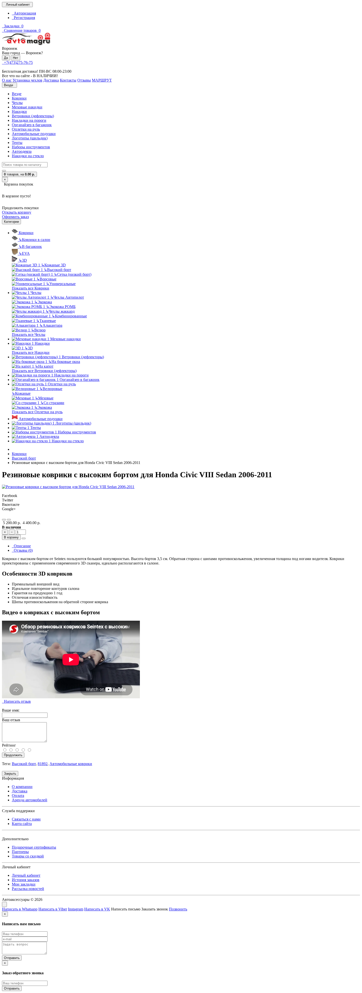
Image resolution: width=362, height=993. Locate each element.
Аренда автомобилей (29, 800)
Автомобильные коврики (70, 764)
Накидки (19, 111)
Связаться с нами (26, 819)
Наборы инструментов (31, 147)
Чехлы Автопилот (67, 297)
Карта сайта (22, 824)
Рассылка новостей (28, 889)
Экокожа (43, 302)
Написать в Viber (52, 909)
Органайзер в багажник (32, 125)
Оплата (18, 795)
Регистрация (23, 18)
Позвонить (178, 909)
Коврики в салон (34, 240)
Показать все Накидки (30, 352)
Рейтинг (9, 745)
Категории (11, 221)
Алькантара (50, 325)
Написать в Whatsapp (19, 909)
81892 (43, 764)
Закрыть (10, 773)
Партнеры (20, 852)
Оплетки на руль (26, 129)
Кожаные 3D (53, 265)
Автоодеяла (22, 151)
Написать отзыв (16, 701)
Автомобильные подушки (34, 134)
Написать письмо (125, 909)
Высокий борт (57, 270)
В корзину (11, 537)
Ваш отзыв (11, 720)
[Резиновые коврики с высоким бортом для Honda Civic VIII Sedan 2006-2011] (68, 487)
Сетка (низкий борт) (72, 274)
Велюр (38, 330)
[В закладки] (4, 519)
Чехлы (17, 103)
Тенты (17, 142)
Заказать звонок (154, 909)
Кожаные (21, 393)
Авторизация (24, 13)
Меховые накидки (27, 107)
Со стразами (52, 403)
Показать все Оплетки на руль (37, 412)
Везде (16, 94)
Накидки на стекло (28, 156)
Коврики (19, 98)
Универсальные (61, 284)
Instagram (75, 909)
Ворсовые (46, 279)
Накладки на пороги (29, 120)
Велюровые (50, 389)
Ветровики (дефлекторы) (33, 116)
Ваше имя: (10, 710)
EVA (24, 253)
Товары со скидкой (28, 856)
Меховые (44, 398)
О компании (22, 787)
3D (23, 260)
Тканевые (46, 321)
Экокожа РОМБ (61, 307)
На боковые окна (64, 362)
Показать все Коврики (30, 288)
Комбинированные (69, 316)
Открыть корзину (16, 212)
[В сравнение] (9, 519)
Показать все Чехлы (28, 334)
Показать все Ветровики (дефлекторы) (44, 371)
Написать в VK (97, 909)
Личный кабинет (26, 875)
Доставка (19, 791)
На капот (44, 366)
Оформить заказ (15, 217)
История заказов (25, 880)
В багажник (30, 246)
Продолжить (13, 755)
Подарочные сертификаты (34, 847)
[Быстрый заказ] (24, 538)
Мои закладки (23, 884)
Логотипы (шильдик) (30, 138)
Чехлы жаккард (60, 311)
